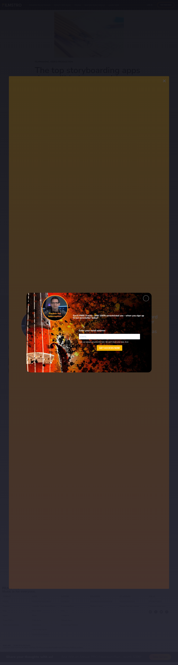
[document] (89, 332)
